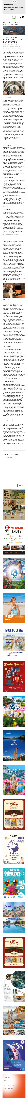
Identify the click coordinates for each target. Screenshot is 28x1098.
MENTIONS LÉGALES (9, 1085)
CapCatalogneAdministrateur (10, 46)
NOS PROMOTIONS (9, 7)
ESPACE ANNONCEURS (10, 12)
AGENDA (6, 1080)
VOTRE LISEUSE (8, 4)
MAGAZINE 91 (17, 44)
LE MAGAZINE (7, 1077)
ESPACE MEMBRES (9, 9)
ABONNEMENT (19, 7)
